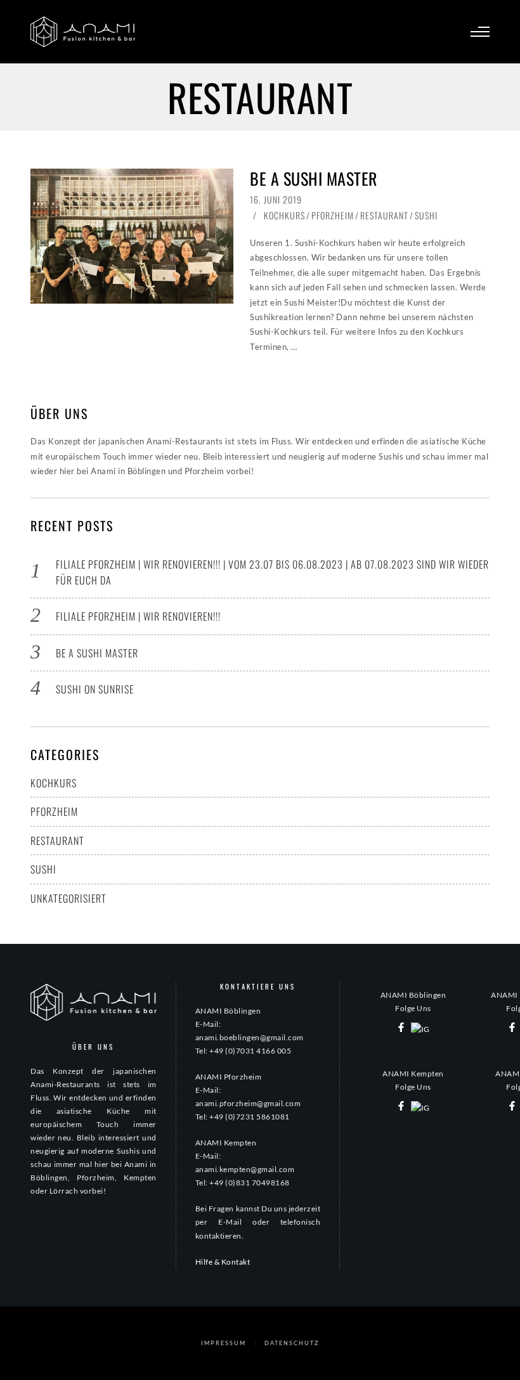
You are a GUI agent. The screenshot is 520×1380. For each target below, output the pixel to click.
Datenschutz (292, 1342)
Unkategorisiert (68, 898)
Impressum (223, 1342)
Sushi (426, 215)
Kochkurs (284, 215)
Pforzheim (332, 215)
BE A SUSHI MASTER (314, 178)
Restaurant (384, 215)
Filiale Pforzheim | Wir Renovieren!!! (138, 616)
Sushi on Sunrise (95, 689)
